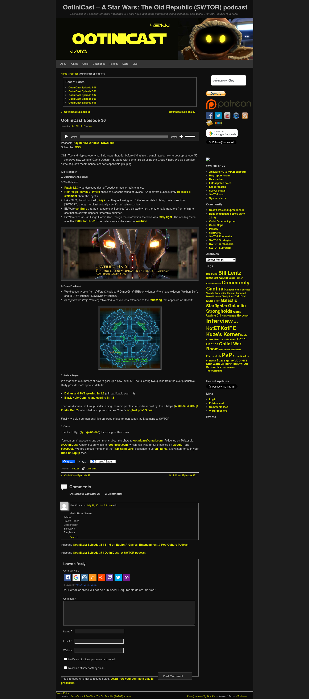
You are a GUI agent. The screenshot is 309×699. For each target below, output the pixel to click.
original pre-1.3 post (140, 410)
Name (67, 631)
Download (107, 143)
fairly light (165, 217)
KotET (213, 328)
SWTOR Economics (220, 236)
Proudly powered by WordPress (202, 696)
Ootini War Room (223, 346)
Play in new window (86, 143)
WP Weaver (241, 696)
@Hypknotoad (90, 432)
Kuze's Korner (223, 334)
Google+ (178, 445)
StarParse (215, 232)
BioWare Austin (217, 278)
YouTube (141, 221)
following (156, 300)
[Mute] (181, 136)
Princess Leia (213, 356)
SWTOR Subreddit (220, 248)
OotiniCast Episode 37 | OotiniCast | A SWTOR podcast (109, 552)
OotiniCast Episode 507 (82, 95)
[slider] (191, 136)
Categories (99, 63)
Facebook (67, 449)
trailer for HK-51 (85, 221)
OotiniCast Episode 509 (82, 87)
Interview (219, 320)
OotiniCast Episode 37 (184, 112)
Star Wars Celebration (221, 364)
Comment (69, 598)
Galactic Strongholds (226, 308)
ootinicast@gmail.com (148, 440)
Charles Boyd (213, 283)
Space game (225, 360)
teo (90, 125)
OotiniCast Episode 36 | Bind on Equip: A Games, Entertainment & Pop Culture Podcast (130, 545)
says (102, 200)
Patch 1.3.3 (71, 187)
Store (125, 63)
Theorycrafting (214, 370)
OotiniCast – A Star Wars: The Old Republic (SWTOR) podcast (155, 6)
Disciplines (228, 296)
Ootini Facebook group (222, 221)
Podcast (73, 73)
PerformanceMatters (230, 349)
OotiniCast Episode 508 (82, 91)
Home (64, 73)
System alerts (217, 198)
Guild (85, 63)
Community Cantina (228, 285)
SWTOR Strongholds (221, 244)
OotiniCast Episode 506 (82, 99)
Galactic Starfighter (221, 303)
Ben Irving (212, 273)
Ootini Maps (216, 225)
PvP (227, 355)
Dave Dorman (213, 296)
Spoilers (240, 360)
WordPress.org (218, 411)
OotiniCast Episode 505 (82, 102)
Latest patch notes (220, 183)
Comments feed (218, 407)
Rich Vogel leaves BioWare (82, 192)
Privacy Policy (62, 693)
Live (135, 63)
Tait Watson (228, 367)
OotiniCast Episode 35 (76, 112)
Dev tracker (216, 179)
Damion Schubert (236, 292)
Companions (232, 289)
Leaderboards (217, 187)
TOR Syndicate (123, 449)
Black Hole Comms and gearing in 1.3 (89, 397)
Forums (114, 63)
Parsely (213, 229)
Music (233, 339)
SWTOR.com (216, 194)
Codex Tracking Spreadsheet (226, 210)
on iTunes (160, 449)
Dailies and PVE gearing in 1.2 (84, 393)
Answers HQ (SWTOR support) (227, 171)
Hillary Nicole (229, 315)
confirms (81, 208)
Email (67, 641)
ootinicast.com (118, 445)
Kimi (236, 322)
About (63, 63)
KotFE (228, 328)
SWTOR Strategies (220, 240)
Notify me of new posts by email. (86, 668)
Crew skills (220, 292)
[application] (130, 136)
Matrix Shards (221, 339)
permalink (91, 468)
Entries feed (216, 403)
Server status (217, 190)
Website (68, 650)
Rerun (236, 356)
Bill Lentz (229, 272)
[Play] (66, 136)
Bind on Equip (70, 453)
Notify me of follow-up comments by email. (92, 659)
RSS (78, 147)
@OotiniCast (69, 445)
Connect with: (71, 570)
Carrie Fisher (235, 277)
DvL (237, 296)
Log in (212, 399)
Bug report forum (219, 175)
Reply (74, 537)
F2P (218, 300)
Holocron (243, 315)
